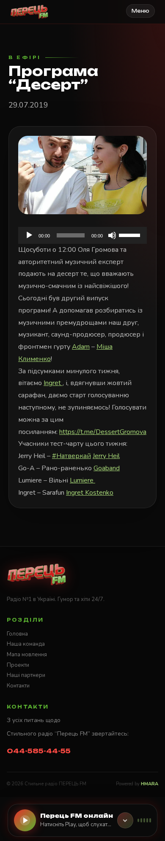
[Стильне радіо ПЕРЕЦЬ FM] (29, 11)
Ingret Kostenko (89, 492)
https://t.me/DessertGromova (102, 432)
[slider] (131, 234)
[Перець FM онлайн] (125, 820)
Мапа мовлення (27, 654)
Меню (140, 11)
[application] (82, 235)
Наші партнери (26, 675)
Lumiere (82, 480)
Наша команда (26, 644)
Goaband (107, 468)
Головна (17, 634)
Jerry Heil (106, 456)
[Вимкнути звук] (112, 235)
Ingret (53, 383)
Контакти (18, 686)
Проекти (18, 665)
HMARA (149, 784)
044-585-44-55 (39, 751)
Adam (81, 346)
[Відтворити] (29, 235)
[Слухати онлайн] (25, 820)
